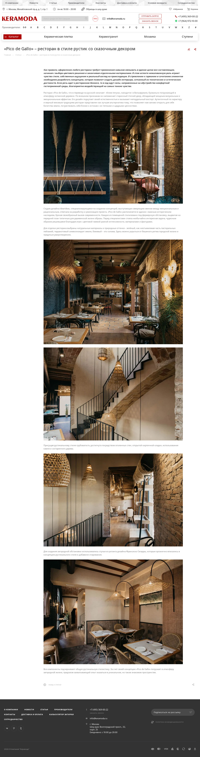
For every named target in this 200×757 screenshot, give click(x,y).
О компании (11, 2)
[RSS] (189, 49)
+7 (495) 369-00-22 (188, 16)
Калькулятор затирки (61, 714)
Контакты (101, 2)
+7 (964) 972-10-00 (188, 21)
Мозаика (150, 36)
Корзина (194, 9)
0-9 (24, 27)
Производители (76, 2)
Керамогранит (108, 36)
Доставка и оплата (127, 2)
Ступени (187, 36)
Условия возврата (157, 2)
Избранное (178, 9)
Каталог (14, 36)
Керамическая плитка (58, 36)
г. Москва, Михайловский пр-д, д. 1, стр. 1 (27, 9)
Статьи (53, 2)
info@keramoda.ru (116, 18)
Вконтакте (7, 728)
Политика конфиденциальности (170, 722)
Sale (95, 18)
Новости (34, 2)
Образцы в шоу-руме (96, 9)
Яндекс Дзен (21, 728)
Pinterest (14, 728)
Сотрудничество (186, 2)
